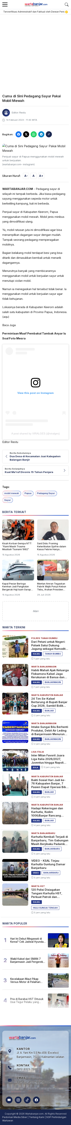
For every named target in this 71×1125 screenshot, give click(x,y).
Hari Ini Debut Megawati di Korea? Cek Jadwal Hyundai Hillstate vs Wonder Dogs (27, 940)
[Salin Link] (49, 134)
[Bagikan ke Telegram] (41, 134)
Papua (28, 493)
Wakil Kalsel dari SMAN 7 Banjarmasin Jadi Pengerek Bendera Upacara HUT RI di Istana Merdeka (26, 960)
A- (26, 175)
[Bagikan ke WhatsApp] (34, 134)
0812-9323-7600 (27, 1069)
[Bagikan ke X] (26, 134)
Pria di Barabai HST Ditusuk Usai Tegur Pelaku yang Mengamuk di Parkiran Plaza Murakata (27, 1001)
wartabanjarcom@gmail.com (34, 1081)
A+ (41, 175)
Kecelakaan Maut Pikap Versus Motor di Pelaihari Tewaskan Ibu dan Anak (25, 980)
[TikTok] (27, 1100)
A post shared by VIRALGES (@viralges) (35, 433)
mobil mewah (11, 493)
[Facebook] (36, 1100)
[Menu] (5, 4)
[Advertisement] (35, 51)
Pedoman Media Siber (14, 1117)
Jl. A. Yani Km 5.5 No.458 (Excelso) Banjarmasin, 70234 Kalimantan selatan (40, 1054)
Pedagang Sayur (46, 493)
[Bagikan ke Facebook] (19, 134)
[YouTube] (9, 1100)
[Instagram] (18, 1100)
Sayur (7, 500)
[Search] (67, 5)
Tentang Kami (36, 1117)
